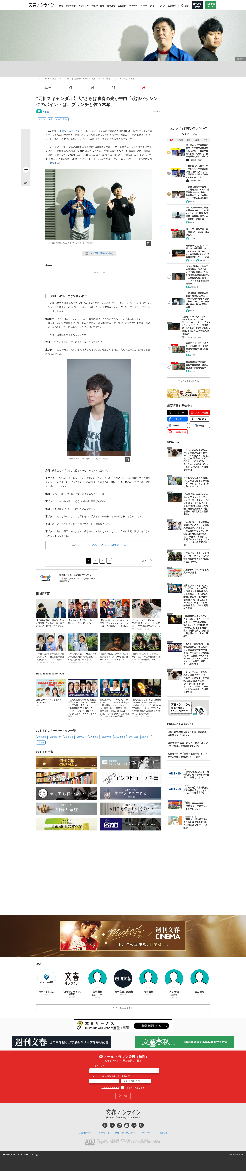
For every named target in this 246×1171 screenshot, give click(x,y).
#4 (92, 87)
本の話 (35, 1154)
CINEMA (143, 6)
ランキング (71, 6)
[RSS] (141, 1125)
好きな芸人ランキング (71, 131)
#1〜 (47, 87)
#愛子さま (81, 737)
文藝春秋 (122, 6)
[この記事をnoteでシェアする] (26, 170)
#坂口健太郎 (55, 737)
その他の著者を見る (123, 1008)
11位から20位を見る (188, 381)
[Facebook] (104, 1125)
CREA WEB (23, 1154)
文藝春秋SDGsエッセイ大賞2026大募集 (48, 702)
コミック (161, 6)
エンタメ (45, 79)
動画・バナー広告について (125, 1133)
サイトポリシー (148, 1133)
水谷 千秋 (192, 238)
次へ (144, 560)
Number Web (9, 1154)
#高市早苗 (41, 737)
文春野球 (172, 6)
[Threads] (119, 1125)
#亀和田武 (106, 737)
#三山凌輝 (133, 737)
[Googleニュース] (126, 1125)
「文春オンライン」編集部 (193, 337)
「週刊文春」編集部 (195, 160)
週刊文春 (111, 6)
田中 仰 (191, 201)
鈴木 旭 (46, 112)
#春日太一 (146, 737)
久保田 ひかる (193, 287)
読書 (152, 6)
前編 (52, 163)
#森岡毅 (40, 742)
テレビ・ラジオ (62, 119)
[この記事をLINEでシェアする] (25, 161)
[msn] (134, 1125)
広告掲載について (86, 1133)
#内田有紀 (94, 737)
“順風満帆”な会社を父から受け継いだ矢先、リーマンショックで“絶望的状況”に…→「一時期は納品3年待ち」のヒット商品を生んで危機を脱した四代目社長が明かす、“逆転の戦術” (146, 708)
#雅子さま (68, 737)
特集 (94, 6)
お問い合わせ (104, 1133)
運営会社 (163, 1133)
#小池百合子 (120, 737)
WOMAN (133, 6)
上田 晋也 (192, 260)
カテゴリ (83, 6)
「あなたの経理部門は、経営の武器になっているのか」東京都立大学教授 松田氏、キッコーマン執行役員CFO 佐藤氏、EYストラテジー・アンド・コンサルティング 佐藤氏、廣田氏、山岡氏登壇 (82, 709)
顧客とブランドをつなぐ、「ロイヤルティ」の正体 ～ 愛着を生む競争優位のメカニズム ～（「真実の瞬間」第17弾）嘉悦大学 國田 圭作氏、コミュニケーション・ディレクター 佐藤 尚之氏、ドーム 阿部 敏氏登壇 (114, 709)
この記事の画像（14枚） (101, 253)
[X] (112, 1125)
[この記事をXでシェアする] (25, 134)
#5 (113, 87)
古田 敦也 (202, 260)
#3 (70, 87)
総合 (195, 134)
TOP (38, 79)
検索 (186, 6)
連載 (102, 6)
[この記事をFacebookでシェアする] (25, 143)
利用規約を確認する (110, 1087)
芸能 (50, 119)
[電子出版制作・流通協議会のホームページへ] (90, 1142)
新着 (61, 6)
